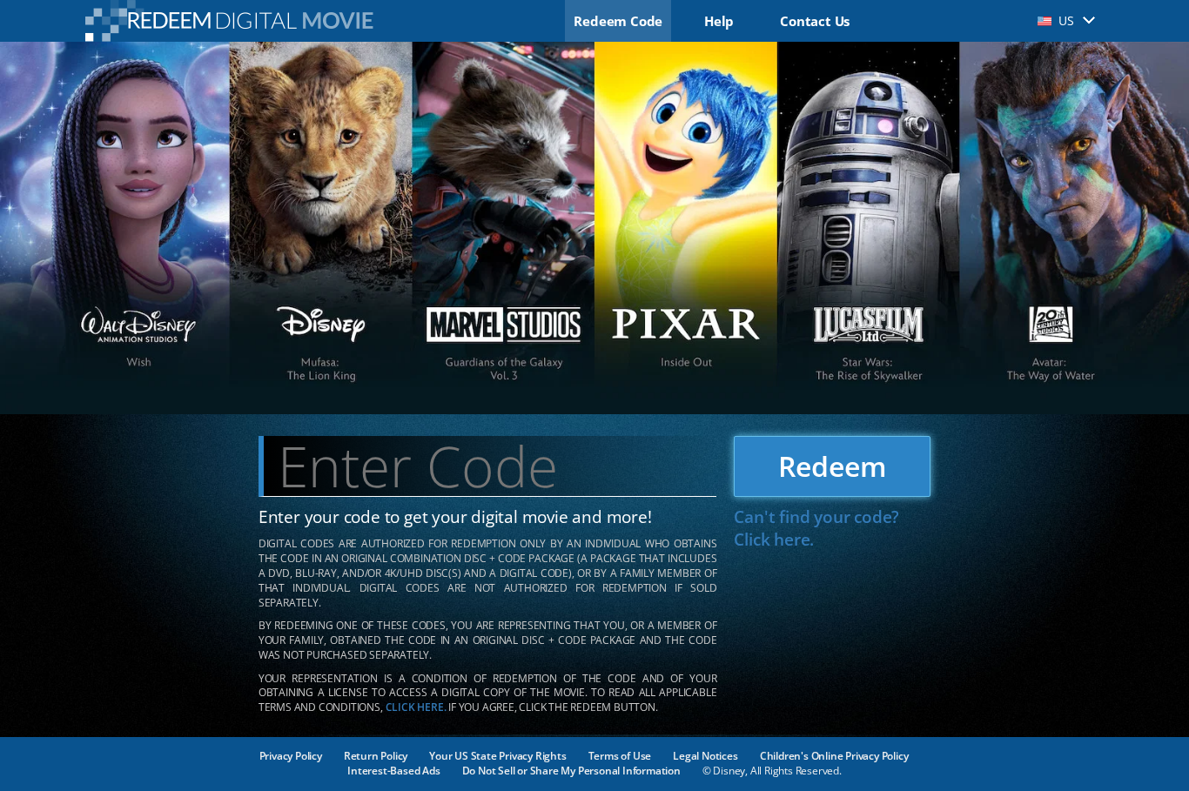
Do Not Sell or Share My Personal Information (571, 770)
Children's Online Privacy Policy (834, 755)
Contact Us (815, 21)
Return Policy (375, 755)
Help (719, 21)
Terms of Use (620, 755)
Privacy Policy (290, 755)
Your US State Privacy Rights (497, 755)
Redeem (832, 466)
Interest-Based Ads (393, 770)
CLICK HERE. (416, 707)
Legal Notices (705, 755)
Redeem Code (618, 21)
